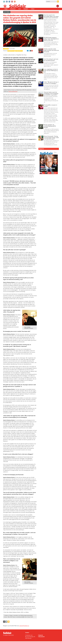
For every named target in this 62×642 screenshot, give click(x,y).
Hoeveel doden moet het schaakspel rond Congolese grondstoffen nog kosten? (51, 94)
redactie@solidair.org (24, 625)
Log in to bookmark (4, 622)
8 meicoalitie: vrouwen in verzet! (50, 105)
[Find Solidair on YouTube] (12, 2)
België (6, 8)
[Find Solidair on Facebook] (7, 2)
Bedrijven (26, 8)
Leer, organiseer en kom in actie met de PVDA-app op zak (51, 71)
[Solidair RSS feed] (15, 2)
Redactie (41, 635)
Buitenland (12, 8)
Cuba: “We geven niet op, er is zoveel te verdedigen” (51, 82)
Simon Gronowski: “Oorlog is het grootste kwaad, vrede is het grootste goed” (51, 138)
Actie (19, 8)
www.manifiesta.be (13, 91)
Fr (57, 6)
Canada (6, 48)
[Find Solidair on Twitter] (4, 2)
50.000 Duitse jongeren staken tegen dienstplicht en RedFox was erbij (51, 39)
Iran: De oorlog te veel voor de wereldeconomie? (51, 59)
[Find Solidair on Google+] (9, 2)
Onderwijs (19, 51)
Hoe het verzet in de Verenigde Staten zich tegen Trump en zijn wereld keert (51, 16)
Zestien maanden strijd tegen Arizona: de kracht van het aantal (51, 50)
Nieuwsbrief (42, 636)
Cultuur (32, 8)
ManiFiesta (11, 51)
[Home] (8, 633)
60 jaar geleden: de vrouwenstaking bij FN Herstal (50, 126)
